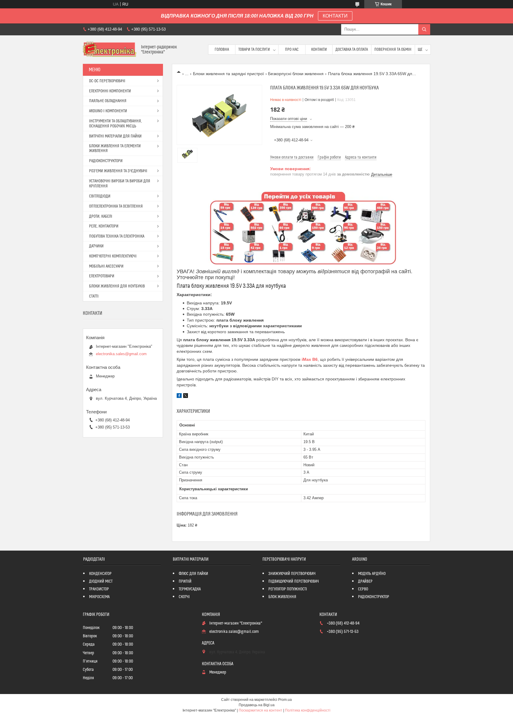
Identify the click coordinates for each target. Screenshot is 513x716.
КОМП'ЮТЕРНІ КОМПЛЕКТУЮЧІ (113, 256)
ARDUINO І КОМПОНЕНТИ (108, 111)
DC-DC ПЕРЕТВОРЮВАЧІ (107, 81)
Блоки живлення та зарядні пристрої (228, 73)
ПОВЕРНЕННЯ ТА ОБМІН (392, 49)
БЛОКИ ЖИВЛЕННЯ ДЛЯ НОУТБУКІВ (117, 286)
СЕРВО (363, 589)
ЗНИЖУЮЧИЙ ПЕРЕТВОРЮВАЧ (292, 573)
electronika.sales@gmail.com (121, 354)
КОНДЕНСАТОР (100, 573)
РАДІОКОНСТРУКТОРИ (106, 161)
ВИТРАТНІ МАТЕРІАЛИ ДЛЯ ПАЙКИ (115, 136)
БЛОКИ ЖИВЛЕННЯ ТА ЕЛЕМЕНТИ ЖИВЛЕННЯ (115, 148)
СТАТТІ (94, 296)
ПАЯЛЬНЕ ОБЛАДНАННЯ (107, 101)
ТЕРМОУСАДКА (190, 589)
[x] (185, 396)
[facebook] (179, 396)
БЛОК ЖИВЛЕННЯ (282, 597)
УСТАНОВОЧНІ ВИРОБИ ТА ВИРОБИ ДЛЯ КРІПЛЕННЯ (119, 184)
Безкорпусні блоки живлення (296, 73)
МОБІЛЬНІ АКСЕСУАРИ (106, 266)
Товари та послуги (254, 49)
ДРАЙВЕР (365, 581)
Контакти (319, 49)
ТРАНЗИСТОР (99, 589)
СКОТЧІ (184, 597)
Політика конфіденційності (307, 710)
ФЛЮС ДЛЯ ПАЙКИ (193, 573)
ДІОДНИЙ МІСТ (101, 581)
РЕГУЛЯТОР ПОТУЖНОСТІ (287, 589)
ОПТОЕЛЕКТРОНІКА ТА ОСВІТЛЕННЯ (116, 206)
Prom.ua (285, 700)
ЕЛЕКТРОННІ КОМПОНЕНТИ (110, 91)
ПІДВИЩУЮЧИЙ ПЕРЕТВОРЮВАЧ (293, 581)
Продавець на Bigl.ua (257, 705)
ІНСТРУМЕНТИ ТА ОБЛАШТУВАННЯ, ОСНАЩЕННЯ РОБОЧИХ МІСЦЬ (115, 124)
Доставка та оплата (351, 49)
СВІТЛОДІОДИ (99, 196)
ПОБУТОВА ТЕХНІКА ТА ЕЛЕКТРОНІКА (116, 236)
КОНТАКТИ (335, 15)
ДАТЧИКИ (96, 246)
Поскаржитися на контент (260, 710)
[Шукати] (424, 29)
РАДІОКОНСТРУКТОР (373, 597)
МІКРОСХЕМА (99, 597)
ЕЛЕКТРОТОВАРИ (101, 276)
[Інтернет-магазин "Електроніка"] (110, 49)
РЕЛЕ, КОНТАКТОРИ (103, 226)
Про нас (292, 49)
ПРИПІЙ (185, 581)
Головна (222, 49)
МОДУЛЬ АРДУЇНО (372, 573)
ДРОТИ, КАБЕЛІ (100, 216)
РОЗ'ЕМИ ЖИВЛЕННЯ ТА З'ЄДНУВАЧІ (118, 171)
